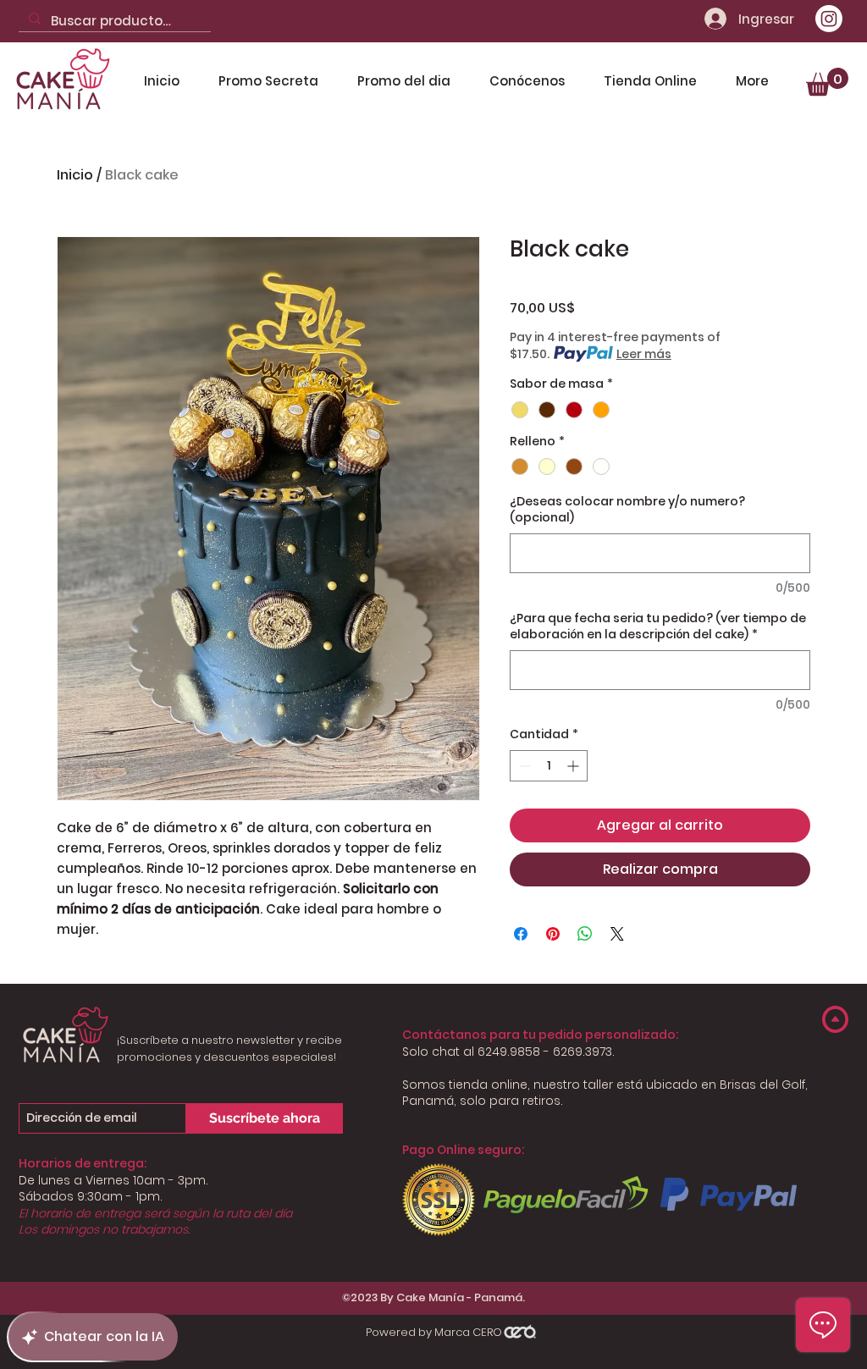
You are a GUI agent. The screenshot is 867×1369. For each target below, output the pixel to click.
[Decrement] (522, 766)
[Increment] (574, 766)
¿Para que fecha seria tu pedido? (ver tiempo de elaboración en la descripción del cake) (658, 626)
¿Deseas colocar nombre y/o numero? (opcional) (627, 510)
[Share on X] (617, 934)
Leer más (643, 353)
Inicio (75, 175)
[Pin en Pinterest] (553, 934)
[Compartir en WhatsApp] (585, 934)
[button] (827, 82)
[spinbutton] (548, 766)
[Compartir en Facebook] (521, 934)
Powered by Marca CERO (434, 1332)
